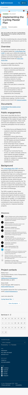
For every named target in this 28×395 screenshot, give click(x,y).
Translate (13, 345)
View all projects (13, 303)
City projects (5, 7)
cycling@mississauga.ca (10, 291)
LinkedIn (5, 371)
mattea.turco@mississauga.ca (9, 278)
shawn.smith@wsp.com (7, 286)
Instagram (5, 375)
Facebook (5, 369)
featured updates (21, 100)
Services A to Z (4, 354)
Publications (4, 350)
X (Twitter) (6, 368)
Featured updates (12, 27)
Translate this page (5, 339)
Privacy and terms (5, 385)
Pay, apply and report (6, 352)
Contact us (3, 360)
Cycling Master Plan (6, 299)
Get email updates (5, 362)
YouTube (5, 373)
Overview (4, 27)
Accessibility (19, 385)
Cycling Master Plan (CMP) (10, 168)
